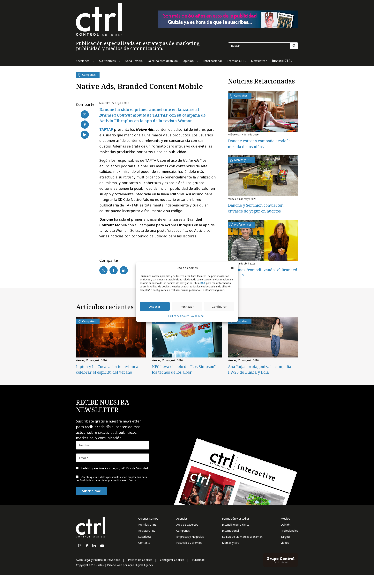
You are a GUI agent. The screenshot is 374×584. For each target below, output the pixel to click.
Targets (285, 536)
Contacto (144, 542)
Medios (285, 518)
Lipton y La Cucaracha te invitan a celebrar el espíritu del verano (107, 369)
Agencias (182, 518)
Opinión (285, 524)
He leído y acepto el (114, 468)
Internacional (230, 530)
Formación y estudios (236, 518)
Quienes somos (148, 518)
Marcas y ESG (230, 542)
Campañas (183, 530)
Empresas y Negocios (190, 536)
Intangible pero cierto (236, 524)
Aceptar (154, 306)
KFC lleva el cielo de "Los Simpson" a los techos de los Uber (185, 369)
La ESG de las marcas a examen (242, 536)
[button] (232, 268)
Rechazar (187, 306)
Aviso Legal (197, 316)
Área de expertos (187, 524)
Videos (285, 542)
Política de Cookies (178, 316)
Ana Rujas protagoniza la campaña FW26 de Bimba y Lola (259, 369)
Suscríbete (145, 536)
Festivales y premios (189, 542)
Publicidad (198, 560)
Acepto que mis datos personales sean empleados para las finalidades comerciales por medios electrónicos (111, 478)
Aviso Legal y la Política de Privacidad (126, 468)
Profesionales (289, 530)
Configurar (219, 306)
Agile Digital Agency (140, 565)
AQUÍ (202, 283)
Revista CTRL (146, 530)
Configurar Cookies (172, 560)
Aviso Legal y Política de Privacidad (98, 560)
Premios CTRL (147, 524)
